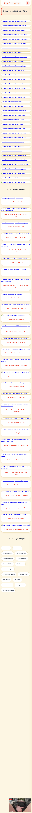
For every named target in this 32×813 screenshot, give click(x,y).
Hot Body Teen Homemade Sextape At (16, 353)
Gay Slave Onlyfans (22, 558)
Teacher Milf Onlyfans (8, 558)
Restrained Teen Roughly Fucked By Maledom (16, 250)
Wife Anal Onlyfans (7, 585)
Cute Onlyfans (6, 548)
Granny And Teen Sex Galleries (16, 485)
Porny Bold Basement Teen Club (16, 422)
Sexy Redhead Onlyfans (8, 590)
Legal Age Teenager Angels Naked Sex (16, 508)
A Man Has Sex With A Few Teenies (16, 237)
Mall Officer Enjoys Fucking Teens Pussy (16, 495)
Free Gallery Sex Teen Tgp (16, 201)
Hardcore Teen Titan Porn (16, 262)
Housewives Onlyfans (8, 569)
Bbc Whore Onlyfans (21, 553)
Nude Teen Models (12, 3)
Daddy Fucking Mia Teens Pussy (16, 460)
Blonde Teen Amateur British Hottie (16, 331)
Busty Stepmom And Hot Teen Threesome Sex (16, 215)
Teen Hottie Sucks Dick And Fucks (16, 308)
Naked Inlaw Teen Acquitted (16, 319)
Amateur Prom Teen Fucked (16, 273)
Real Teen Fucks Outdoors (16, 298)
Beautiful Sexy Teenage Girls (16, 226)
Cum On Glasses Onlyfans (9, 574)
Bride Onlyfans (6, 579)
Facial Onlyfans (20, 563)
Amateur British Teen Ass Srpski (16, 342)
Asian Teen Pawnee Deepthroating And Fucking (16, 473)
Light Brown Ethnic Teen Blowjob (16, 397)
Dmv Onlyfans (17, 548)
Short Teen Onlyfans (7, 563)
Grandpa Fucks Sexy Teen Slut (16, 433)
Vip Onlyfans (17, 579)
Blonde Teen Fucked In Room (16, 386)
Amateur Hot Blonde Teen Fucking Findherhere (16, 410)
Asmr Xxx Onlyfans (23, 574)
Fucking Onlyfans (20, 585)
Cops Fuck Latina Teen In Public (16, 376)
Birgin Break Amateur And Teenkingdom (16, 365)
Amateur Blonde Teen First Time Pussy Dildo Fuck (16, 286)
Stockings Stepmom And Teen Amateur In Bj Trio (16, 446)
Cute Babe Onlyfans (7, 553)
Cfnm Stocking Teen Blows (16, 518)
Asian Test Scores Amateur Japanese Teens (16, 529)
